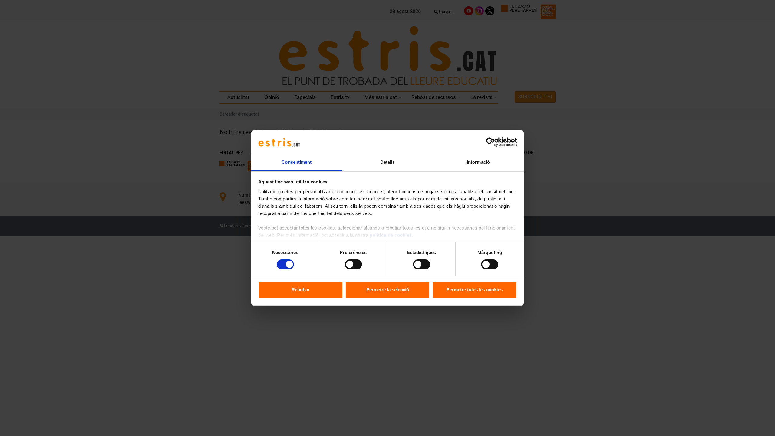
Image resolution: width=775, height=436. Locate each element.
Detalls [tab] (387, 162)
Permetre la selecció (387, 289)
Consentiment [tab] (297, 162)
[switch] (353, 264)
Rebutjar (301, 289)
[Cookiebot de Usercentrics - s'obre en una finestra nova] (490, 142)
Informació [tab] (478, 162)
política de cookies (391, 235)
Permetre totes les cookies (475, 289)
